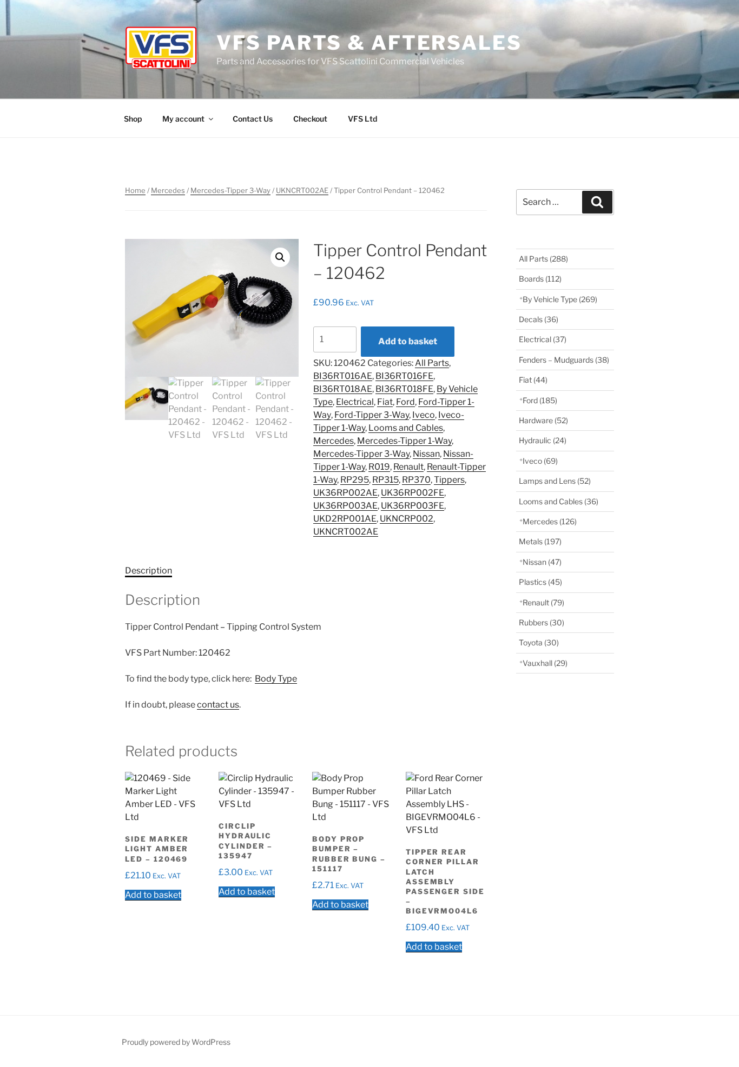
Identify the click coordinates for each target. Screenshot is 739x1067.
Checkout (310, 118)
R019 (379, 467)
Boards (540, 278)
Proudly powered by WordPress (176, 1041)
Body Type (276, 678)
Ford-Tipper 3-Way (371, 415)
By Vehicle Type (560, 299)
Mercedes (168, 190)
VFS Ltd (362, 118)
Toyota (539, 642)
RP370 (416, 480)
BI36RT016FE (404, 376)
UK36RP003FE (412, 506)
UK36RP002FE (412, 493)
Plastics (540, 581)
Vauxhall (545, 663)
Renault (408, 467)
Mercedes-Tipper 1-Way (404, 441)
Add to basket (407, 341)
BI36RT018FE (404, 389)
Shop (133, 118)
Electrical (355, 402)
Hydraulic (542, 440)
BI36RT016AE (342, 376)
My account (183, 118)
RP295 (354, 480)
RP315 (385, 480)
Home (135, 190)
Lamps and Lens (555, 480)
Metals (540, 541)
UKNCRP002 (406, 519)
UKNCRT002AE (302, 190)
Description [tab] (148, 570)
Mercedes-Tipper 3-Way (230, 190)
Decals (538, 319)
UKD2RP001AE (345, 519)
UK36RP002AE (345, 493)
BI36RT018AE (342, 389)
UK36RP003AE (345, 506)
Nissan (426, 454)
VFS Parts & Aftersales (369, 43)
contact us (218, 704)
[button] (280, 257)
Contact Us (253, 118)
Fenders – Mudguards (564, 359)
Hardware (543, 420)
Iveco (423, 415)
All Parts (432, 363)
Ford (405, 402)
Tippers (449, 480)
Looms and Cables (405, 428)
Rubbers (541, 622)
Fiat (385, 402)
